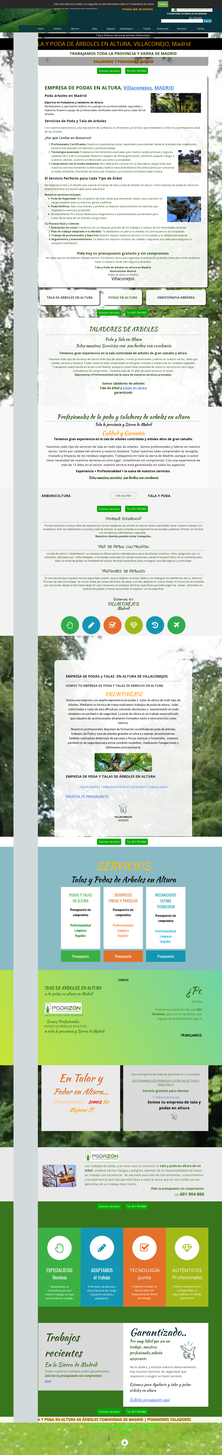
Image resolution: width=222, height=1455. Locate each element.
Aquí (48, 1381)
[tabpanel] (193, 17)
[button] (59, 1164)
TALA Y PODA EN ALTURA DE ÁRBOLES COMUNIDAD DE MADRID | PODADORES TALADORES (111, 1419)
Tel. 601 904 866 (136, 71)
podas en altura (135, 388)
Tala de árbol (137, 786)
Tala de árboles (88, 786)
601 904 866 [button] (195, 17)
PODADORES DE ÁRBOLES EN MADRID (187, 13)
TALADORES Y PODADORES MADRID (123, 61)
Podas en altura (157, 786)
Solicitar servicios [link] (109, 71)
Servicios (181, 28)
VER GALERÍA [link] (123, 496)
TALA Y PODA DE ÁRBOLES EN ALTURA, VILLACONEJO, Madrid (111, 43)
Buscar (207, 21)
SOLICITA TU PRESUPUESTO (87, 796)
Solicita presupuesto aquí (149, 1400)
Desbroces (163, 28)
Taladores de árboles (114, 786)
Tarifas (200, 28)
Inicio (40, 28)
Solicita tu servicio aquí (167, 1097)
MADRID (164, 87)
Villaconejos (137, 87)
